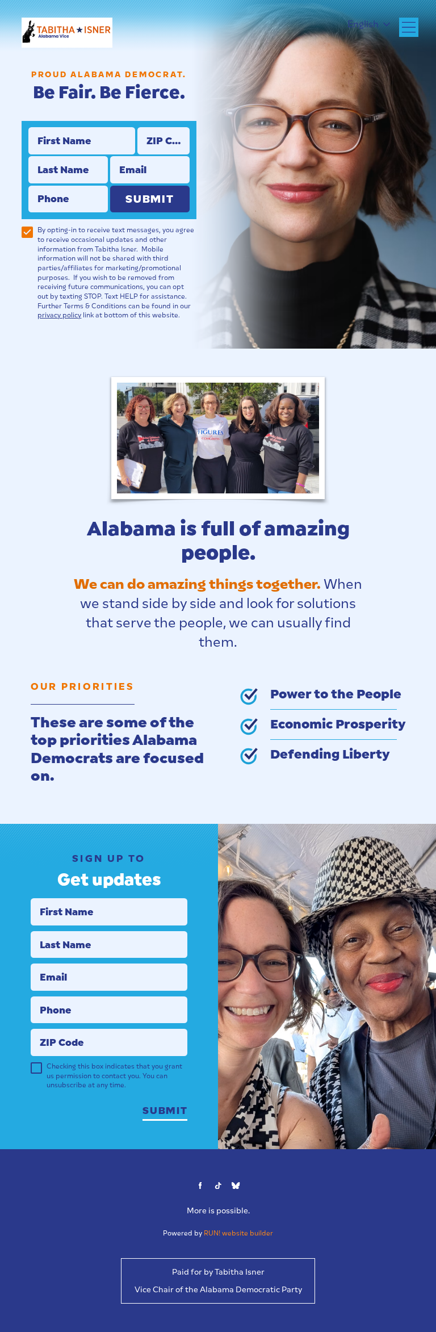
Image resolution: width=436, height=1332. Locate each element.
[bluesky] (236, 1185)
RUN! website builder (238, 1233)
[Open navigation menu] (408, 27)
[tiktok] (218, 1185)
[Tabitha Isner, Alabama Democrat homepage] (67, 33)
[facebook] (200, 1185)
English (363, 24)
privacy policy (59, 315)
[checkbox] (27, 232)
